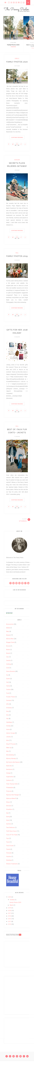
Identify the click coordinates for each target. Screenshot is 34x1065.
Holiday (8, 726)
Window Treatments (12, 864)
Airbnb (8, 628)
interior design (10, 733)
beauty (8, 635)
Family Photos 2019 (17, 256)
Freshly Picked (10, 697)
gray (7, 711)
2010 (9, 924)
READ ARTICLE (13, 55)
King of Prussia (10, 744)
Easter (8, 678)
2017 (9, 913)
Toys (7, 838)
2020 (9, 897)
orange (8, 773)
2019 (9, 908)
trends (8, 849)
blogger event (10, 642)
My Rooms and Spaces (13, 762)
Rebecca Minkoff (11, 798)
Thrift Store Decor (11, 831)
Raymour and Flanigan (12, 795)
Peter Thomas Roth (11, 784)
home (8, 729)
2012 (9, 919)
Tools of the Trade (11, 835)
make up (8, 747)
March (11, 905)
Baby (7, 631)
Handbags (9, 722)
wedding (8, 860)
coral (7, 668)
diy (7, 675)
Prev (9, 77)
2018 (9, 910)
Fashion (13, 46)
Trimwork (8, 853)
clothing (8, 664)
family (17, 58)
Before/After (10, 638)
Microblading (10, 755)
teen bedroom (10, 827)
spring (8, 816)
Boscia (8, 646)
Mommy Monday (11, 758)
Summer (8, 824)
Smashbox (9, 809)
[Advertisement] (16, 953)
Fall (17, 252)
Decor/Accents (10, 671)
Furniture (8, 700)
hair (7, 718)
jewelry (8, 737)
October (12, 899)
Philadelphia (9, 787)
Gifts (7, 704)
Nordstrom (9, 769)
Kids (7, 740)
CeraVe (8, 660)
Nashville (9, 766)
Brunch (8, 653)
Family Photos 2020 (13, 45)
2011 (9, 921)
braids (8, 649)
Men (7, 751)
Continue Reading (17, 137)
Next (25, 77)
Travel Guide (9, 845)
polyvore (8, 791)
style (7, 820)
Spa (7, 813)
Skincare (8, 805)
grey (7, 715)
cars (7, 657)
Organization (9, 776)
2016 (9, 916)
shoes (8, 802)
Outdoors (9, 780)
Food (7, 693)
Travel (8, 842)
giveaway (9, 707)
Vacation (8, 856)
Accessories (10, 624)
